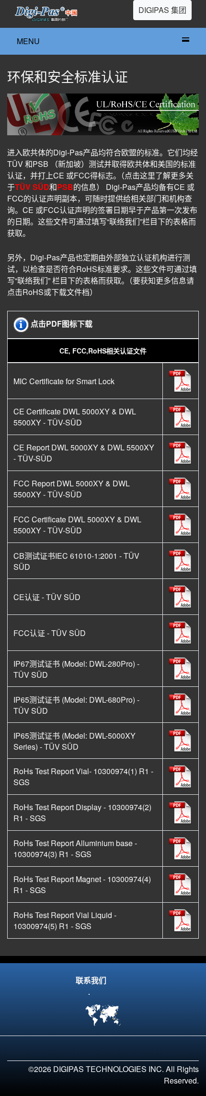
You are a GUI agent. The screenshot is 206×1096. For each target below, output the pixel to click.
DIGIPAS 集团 (162, 9)
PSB (65, 186)
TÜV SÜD (32, 186)
